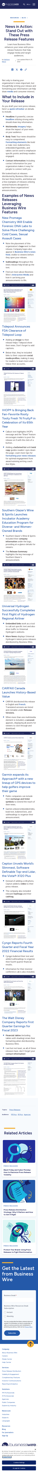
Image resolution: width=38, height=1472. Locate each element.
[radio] (19, 1312)
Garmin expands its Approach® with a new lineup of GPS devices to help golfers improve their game (18, 783)
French (22, 704)
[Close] (35, 1449)
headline (10, 119)
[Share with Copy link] (25, 69)
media (10, 91)
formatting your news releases (21, 455)
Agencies (27, 1115)
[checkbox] (19, 1314)
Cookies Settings (18, 1462)
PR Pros (14, 1115)
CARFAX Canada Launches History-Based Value (19, 692)
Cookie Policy (7, 1457)
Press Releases (14, 1110)
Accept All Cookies (19, 1468)
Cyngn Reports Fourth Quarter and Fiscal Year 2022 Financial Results (18, 947)
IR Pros (20, 1115)
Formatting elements (16, 142)
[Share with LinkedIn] (12, 69)
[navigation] (34, 4)
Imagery (22, 126)
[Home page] (10, 4)
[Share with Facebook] (21, 69)
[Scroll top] (30, 1343)
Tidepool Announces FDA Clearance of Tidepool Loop (16, 331)
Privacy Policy (28, 1327)
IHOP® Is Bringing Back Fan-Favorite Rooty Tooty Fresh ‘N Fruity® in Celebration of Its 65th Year (19, 418)
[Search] (24, 4)
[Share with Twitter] (16, 69)
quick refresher (17, 109)
